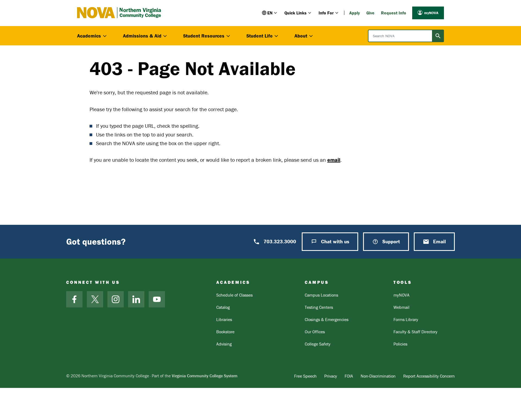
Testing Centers (319, 307)
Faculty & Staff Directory (415, 331)
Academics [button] (89, 36)
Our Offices (315, 331)
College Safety (318, 344)
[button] (270, 12)
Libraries (224, 319)
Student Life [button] (259, 36)
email (333, 159)
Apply (354, 12)
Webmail (401, 307)
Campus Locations (321, 295)
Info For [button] (326, 12)
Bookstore (225, 331)
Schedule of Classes (234, 295)
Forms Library (405, 319)
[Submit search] (438, 36)
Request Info (393, 12)
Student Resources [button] (203, 36)
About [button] (300, 36)
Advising (224, 344)
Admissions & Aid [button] (142, 36)
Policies (400, 344)
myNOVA (431, 12)
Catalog (223, 307)
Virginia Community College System (204, 375)
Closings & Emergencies (326, 319)
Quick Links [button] (295, 12)
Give (370, 12)
